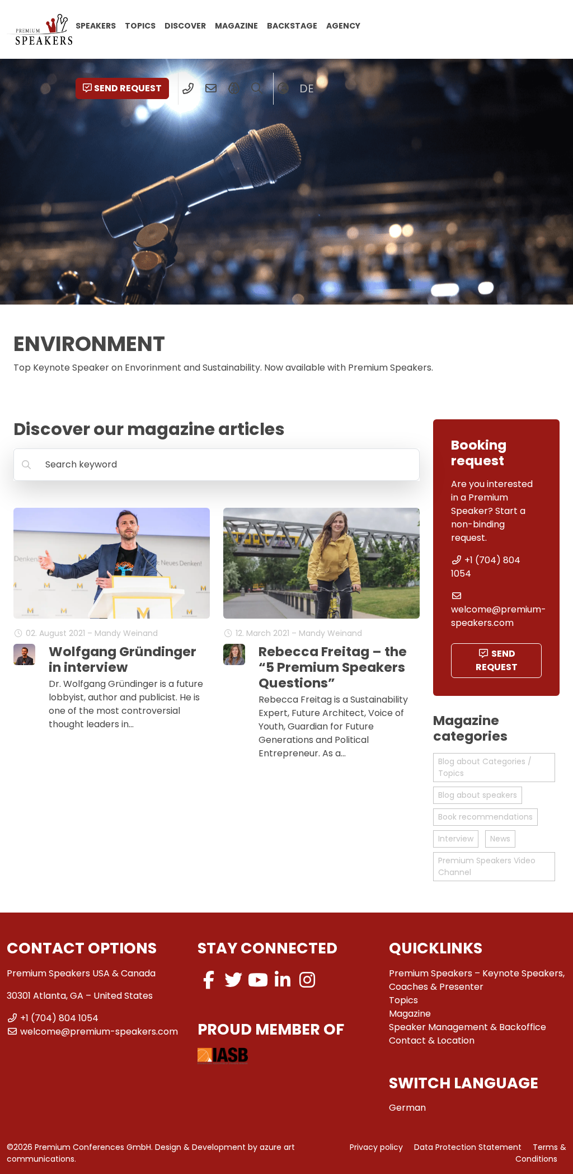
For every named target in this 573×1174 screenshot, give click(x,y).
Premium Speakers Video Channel (487, 866)
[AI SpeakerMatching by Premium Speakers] (234, 88)
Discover (185, 25)
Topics (140, 25)
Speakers (96, 25)
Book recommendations (485, 816)
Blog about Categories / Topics (485, 767)
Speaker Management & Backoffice (467, 1027)
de (306, 88)
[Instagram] (307, 980)
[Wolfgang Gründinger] (24, 655)
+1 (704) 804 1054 (59, 1018)
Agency (343, 25)
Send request (128, 88)
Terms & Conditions (540, 1153)
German (407, 1107)
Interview (455, 838)
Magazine (236, 25)
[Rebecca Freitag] (234, 655)
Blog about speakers (477, 795)
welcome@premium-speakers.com (498, 616)
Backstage (292, 25)
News (500, 838)
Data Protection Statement (468, 1147)
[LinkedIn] (282, 980)
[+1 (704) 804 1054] (188, 88)
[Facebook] (209, 980)
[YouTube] (258, 980)
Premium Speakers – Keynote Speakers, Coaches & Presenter (477, 980)
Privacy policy (376, 1147)
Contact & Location (432, 1040)
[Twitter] (233, 980)
